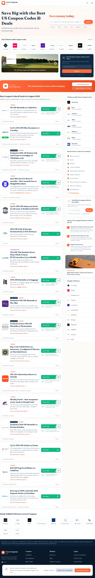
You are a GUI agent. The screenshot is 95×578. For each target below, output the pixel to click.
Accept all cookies (82, 570)
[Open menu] (92, 3)
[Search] (87, 3)
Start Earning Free (83, 84)
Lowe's (65, 27)
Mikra (85, 27)
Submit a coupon (55, 561)
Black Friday (29, 561)
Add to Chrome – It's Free (83, 88)
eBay (59, 27)
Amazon (53, 27)
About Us (52, 555)
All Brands (29, 555)
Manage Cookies (49, 570)
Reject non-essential (65, 570)
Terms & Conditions (80, 555)
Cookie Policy (78, 561)
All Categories (30, 558)
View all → (91, 39)
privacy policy (80, 74)
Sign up (76, 71)
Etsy (72, 27)
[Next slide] (55, 63)
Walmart (78, 27)
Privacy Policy (78, 558)
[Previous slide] (4, 63)
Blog (51, 558)
